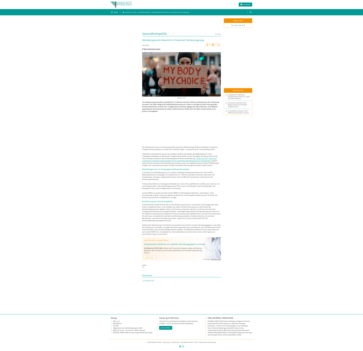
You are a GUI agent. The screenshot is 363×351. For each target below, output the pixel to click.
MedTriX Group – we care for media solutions (129, 330)
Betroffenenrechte (187, 342)
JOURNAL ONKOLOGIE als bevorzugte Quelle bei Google (132, 333)
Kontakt (116, 326)
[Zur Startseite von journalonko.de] (121, 4)
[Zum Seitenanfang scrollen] (359, 347)
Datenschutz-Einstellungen (207, 342)
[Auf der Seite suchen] (250, 12)
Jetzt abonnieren (237, 25)
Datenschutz (176, 342)
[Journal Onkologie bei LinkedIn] (180, 346)
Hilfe (196, 342)
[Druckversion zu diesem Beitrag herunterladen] (207, 44)
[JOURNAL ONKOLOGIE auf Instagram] (183, 346)
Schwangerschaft (148, 280)
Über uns (116, 321)
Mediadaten (117, 323)
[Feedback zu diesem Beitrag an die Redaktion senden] (218, 44)
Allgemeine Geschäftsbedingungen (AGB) (127, 328)
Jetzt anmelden (166, 328)
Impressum (166, 342)
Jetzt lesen (149, 257)
